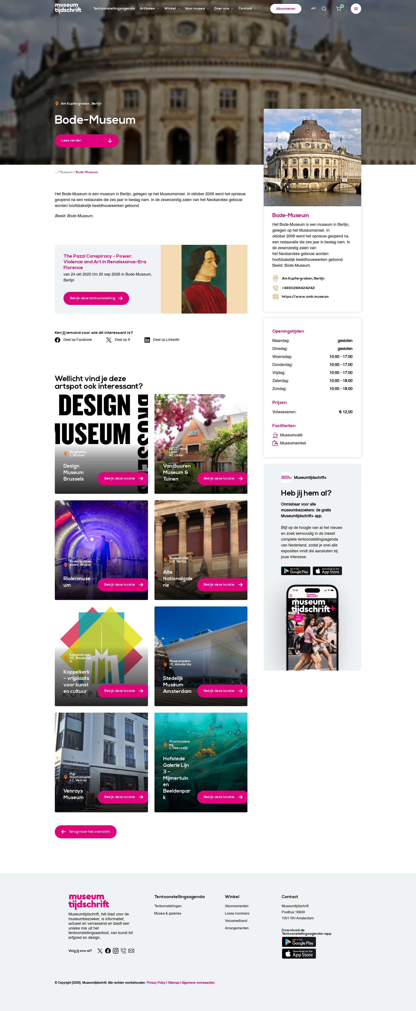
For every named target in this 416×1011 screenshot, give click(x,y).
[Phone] (123, 951)
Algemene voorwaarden (198, 982)
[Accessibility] (313, 8)
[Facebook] (108, 951)
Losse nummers (237, 913)
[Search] (324, 8)
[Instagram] (116, 951)
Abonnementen (237, 906)
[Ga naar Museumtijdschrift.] (56, 172)
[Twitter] (100, 951)
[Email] (131, 951)
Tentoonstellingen (168, 906)
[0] (338, 8)
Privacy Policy (156, 982)
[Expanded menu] (356, 8)
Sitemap (173, 982)
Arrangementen (237, 928)
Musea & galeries (167, 913)
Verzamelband (236, 921)
